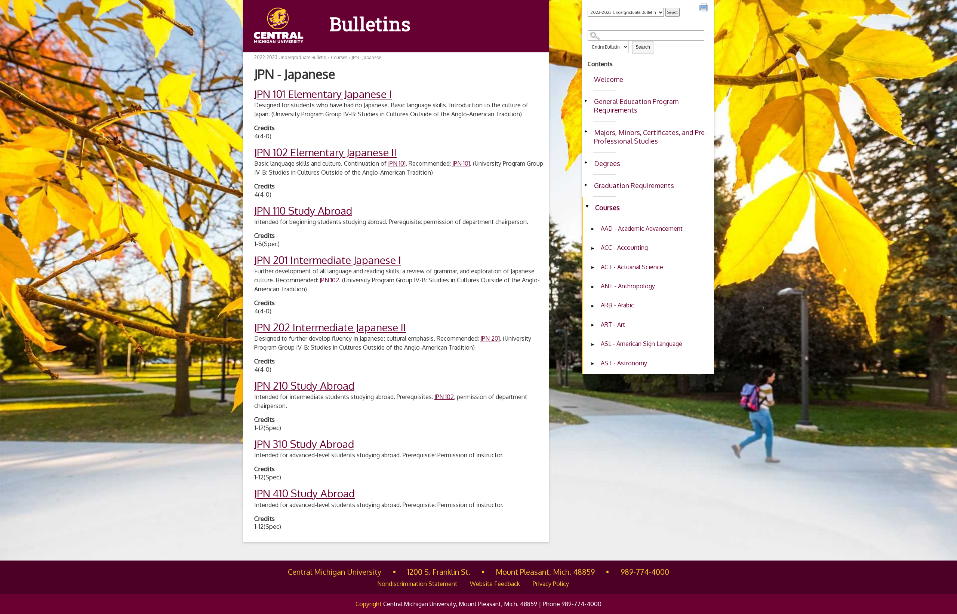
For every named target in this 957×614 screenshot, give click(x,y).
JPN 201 (490, 338)
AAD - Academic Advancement (642, 228)
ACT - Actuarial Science (632, 267)
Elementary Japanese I (323, 94)
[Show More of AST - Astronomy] (592, 364)
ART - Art (613, 324)
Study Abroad (303, 210)
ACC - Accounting (624, 247)
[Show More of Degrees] (586, 162)
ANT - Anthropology (628, 286)
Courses (607, 207)
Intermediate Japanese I (327, 260)
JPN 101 (397, 163)
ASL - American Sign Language (641, 343)
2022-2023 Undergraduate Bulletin (290, 57)
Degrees (607, 163)
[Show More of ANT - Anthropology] (592, 287)
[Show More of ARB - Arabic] (592, 306)
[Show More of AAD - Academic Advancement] (592, 229)
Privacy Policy (551, 583)
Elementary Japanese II (325, 152)
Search (643, 47)
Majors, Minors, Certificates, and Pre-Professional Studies (650, 136)
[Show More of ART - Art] (592, 325)
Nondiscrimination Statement (417, 583)
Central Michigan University (334, 572)
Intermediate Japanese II (330, 327)
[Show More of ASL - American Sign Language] (592, 344)
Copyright (369, 604)
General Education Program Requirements (636, 105)
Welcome (608, 79)
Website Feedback (495, 583)
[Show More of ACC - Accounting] (592, 248)
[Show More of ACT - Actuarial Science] (592, 267)
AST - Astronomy (624, 363)
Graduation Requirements (634, 185)
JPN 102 (329, 280)
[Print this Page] (704, 8)
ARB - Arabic (617, 305)
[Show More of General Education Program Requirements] (586, 100)
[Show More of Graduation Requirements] (586, 184)
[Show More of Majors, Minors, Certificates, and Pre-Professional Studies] (586, 131)
